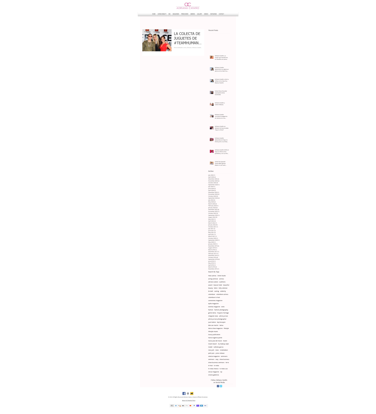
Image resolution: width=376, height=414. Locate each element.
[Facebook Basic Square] (218, 386)
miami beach (212, 344)
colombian (211, 294)
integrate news (213, 316)
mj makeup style (223, 344)
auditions (222, 282)
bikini (216, 288)
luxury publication (214, 334)
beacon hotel (218, 285)
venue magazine (213, 372)
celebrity (223, 291)
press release (220, 353)
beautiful (226, 285)
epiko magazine (213, 303)
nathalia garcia (218, 347)
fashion (210, 310)
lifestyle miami (213, 331)
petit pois (211, 353)
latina (221, 325)
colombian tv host (214, 297)
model (210, 347)
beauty (210, 288)
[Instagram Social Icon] (187, 393)
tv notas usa (224, 369)
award (210, 285)
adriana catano (213, 282)
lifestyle (226, 328)
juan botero (212, 322)
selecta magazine (214, 356)
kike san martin (213, 325)
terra (227, 362)
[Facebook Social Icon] (184, 393)
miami (225, 341)
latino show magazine (215, 328)
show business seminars (216, 362)
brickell (210, 291)
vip (221, 372)
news (217, 350)
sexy (217, 359)
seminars (211, 359)
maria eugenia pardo (215, 338)
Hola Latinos (212, 276)
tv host (210, 365)
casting (216, 291)
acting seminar (213, 279)
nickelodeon (224, 350)
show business (224, 359)
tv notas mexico (213, 369)
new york (211, 350)
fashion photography (221, 310)
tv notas (216, 365)
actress (221, 279)
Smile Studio (221, 276)
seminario (224, 356)
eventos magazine (214, 307)
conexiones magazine (215, 300)
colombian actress (222, 294)
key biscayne (221, 322)
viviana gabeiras (213, 375)
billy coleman (223, 288)
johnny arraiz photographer (217, 319)
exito (222, 307)
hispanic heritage (223, 313)
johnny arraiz (223, 316)
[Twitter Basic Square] (221, 386)
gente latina (212, 313)
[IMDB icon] (191, 393)
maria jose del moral (215, 341)
